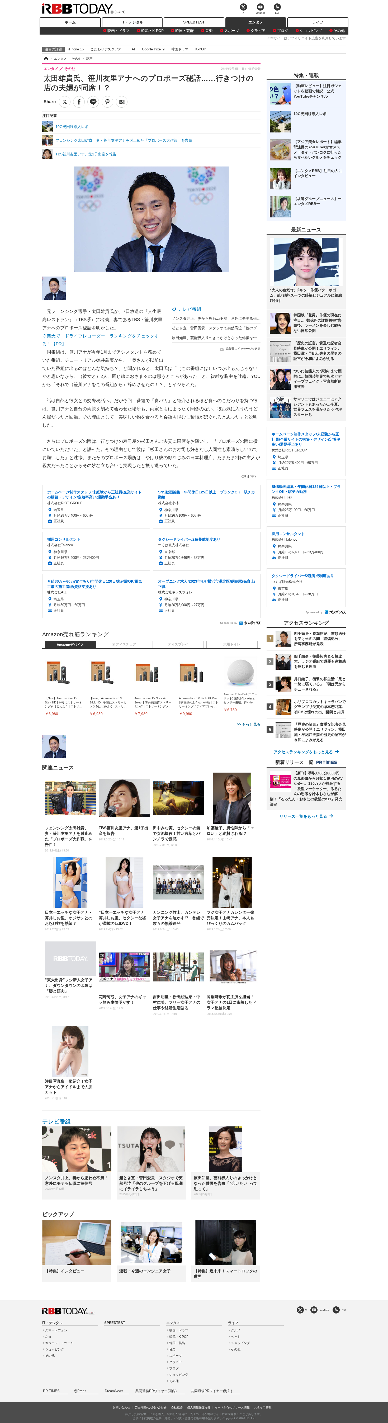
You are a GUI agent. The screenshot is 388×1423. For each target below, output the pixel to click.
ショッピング (311, 30)
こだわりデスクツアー (108, 49)
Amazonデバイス (70, 645)
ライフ (317, 22)
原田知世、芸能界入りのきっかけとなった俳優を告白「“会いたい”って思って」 (238, 338)
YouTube (324, 1310)
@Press (80, 1391)
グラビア (258, 30)
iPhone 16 (76, 49)
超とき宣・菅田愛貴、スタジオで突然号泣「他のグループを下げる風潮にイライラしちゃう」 (249, 328)
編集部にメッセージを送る (243, 348)
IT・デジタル (132, 22)
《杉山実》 (248, 476)
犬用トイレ (231, 644)
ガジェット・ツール (59, 1343)
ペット (235, 1337)
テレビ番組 (189, 309)
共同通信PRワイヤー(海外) (211, 1391)
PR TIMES (51, 1391)
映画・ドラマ (118, 30)
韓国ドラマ (179, 49)
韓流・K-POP (152, 30)
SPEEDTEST (194, 22)
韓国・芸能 (184, 30)
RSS (344, 1310)
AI (133, 49)
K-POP (200, 49)
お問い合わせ (121, 1407)
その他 (339, 30)
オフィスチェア (124, 644)
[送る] (93, 102)
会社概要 (177, 1407)
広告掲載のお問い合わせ (151, 1407)
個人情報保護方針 (198, 1407)
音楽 (209, 30)
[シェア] (79, 102)
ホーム (70, 22)
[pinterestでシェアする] (107, 102)
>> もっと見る (249, 724)
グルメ (235, 1330)
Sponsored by (228, 622)
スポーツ (231, 30)
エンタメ (255, 22)
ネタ (48, 1337)
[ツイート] (64, 102)
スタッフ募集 (263, 1407)
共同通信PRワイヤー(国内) (156, 1391)
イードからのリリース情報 (232, 1407)
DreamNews (114, 1391)
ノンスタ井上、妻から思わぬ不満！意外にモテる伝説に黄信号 (223, 318)
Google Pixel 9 (153, 49)
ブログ (282, 30)
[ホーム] (45, 58)
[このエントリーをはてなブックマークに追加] (121, 102)
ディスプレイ (178, 644)
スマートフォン (56, 1330)
